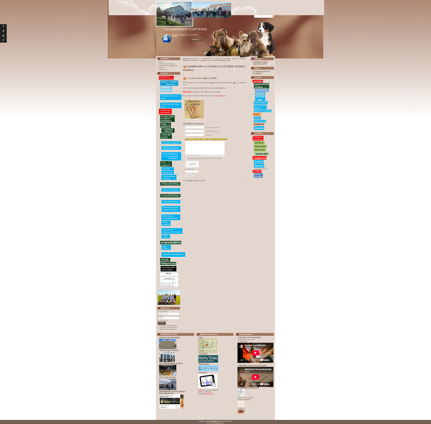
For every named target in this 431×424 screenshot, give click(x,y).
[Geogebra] (207, 388)
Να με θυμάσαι (162, 320)
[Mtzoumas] (208, 362)
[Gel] (167, 390)
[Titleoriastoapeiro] (168, 179)
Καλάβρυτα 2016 (204, 60)
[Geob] (259, 159)
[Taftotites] (262, 91)
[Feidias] (241, 396)
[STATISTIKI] (166, 79)
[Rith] (166, 225)
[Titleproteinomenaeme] (168, 272)
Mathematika (204, 364)
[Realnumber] (261, 88)
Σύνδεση (162, 323)
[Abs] (260, 100)
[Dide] (167, 375)
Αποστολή (189, 175)
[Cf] (165, 238)
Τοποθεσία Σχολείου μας (167, 64)
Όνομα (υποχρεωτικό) (212, 127)
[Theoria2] (168, 132)
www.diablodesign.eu (218, 422)
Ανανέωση (190, 169)
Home (161, 62)
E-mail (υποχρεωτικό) (212, 131)
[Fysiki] (257, 116)
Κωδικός (160, 316)
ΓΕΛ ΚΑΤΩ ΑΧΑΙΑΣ (167, 377)
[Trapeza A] (261, 103)
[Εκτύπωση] (234, 82)
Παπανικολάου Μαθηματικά (168, 66)
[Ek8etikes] (258, 177)
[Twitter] (3, 31)
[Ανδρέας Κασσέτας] (241, 406)
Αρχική (196, 59)
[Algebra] (258, 82)
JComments (245, 178)
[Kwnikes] (260, 151)
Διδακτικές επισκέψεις (190, 60)
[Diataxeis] (260, 95)
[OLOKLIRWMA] (170, 244)
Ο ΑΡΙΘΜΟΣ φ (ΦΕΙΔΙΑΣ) (248, 388)
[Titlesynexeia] (170, 185)
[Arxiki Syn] (166, 249)
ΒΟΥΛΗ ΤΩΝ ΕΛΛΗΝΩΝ (169, 338)
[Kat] (258, 140)
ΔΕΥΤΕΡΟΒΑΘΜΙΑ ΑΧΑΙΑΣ (171, 363)
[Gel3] (169, 7)
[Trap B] (261, 155)
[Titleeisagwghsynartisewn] (171, 143)
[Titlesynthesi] (171, 149)
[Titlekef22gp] (171, 99)
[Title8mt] (170, 220)
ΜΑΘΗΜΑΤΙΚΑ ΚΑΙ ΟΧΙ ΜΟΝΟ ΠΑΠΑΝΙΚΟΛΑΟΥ (172, 392)
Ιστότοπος (208, 135)
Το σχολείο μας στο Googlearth (261, 72)
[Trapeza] (259, 129)
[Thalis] (259, 163)
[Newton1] (260, 122)
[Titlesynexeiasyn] (170, 191)
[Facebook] (3, 26)
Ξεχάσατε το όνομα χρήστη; (168, 327)
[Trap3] (165, 261)
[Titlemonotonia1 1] (171, 160)
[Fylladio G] (167, 121)
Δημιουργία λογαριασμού (167, 325)
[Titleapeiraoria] (167, 173)
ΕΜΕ (201, 338)
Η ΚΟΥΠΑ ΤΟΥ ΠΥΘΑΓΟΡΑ (249, 338)
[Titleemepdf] (169, 287)
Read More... (196, 41)
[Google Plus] (3, 40)
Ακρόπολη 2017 (260, 64)
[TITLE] (165, 114)
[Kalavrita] (194, 119)
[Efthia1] (260, 147)
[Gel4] (232, 7)
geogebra (203, 372)
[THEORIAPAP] (165, 127)
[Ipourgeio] (167, 361)
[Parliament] (167, 348)
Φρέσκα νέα (163, 69)
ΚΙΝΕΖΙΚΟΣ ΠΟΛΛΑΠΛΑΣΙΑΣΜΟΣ (252, 366)
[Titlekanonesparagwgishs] (170, 211)
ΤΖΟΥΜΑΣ (203, 354)
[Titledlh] (172, 233)
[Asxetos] (241, 413)
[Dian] (259, 144)
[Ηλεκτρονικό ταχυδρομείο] (237, 82)
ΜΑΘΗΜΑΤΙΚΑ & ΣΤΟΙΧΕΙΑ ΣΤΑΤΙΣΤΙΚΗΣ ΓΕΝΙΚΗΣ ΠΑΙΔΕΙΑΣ (224, 59)
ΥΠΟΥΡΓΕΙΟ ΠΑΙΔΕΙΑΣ (169, 350)
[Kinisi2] (257, 119)
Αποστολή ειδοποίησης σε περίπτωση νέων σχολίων (204, 158)
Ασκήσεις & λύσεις (261, 169)
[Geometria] (259, 125)
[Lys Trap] (260, 108)
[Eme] (207, 352)
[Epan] (168, 264)
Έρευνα (161, 67)
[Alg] (257, 172)
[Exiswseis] (263, 111)
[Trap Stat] (166, 91)
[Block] (171, 408)
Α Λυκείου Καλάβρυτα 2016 (202, 78)
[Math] (208, 370)
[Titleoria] (166, 166)
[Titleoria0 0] (167, 170)
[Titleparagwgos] (170, 197)
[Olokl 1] (173, 257)
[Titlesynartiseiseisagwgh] (166, 138)
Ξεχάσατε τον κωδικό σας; (168, 329)
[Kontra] (169, 85)
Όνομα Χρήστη (162, 311)
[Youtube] (3, 35)
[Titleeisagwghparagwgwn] (170, 203)
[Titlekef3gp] (171, 108)
